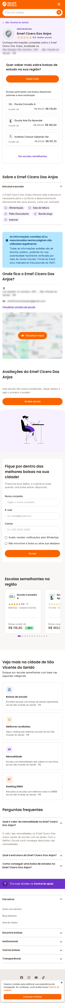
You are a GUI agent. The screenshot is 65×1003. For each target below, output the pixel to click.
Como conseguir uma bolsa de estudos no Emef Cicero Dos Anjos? (28, 865)
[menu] (59, 4)
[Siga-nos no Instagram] (28, 977)
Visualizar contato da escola (18, 307)
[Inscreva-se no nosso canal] (36, 977)
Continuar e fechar (32, 996)
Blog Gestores (9, 915)
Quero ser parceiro (12, 909)
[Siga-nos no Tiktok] (43, 977)
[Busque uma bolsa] (59, 12)
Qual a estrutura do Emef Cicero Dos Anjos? (29, 855)
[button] (27, 883)
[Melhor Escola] (9, 4)
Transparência (11, 958)
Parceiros (8, 899)
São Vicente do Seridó (17, 22)
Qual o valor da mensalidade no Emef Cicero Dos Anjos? (30, 823)
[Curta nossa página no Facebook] (21, 977)
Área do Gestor (10, 922)
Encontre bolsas (12, 932)
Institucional (10, 941)
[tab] (19, 636)
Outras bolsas (11, 950)
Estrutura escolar (13, 186)
